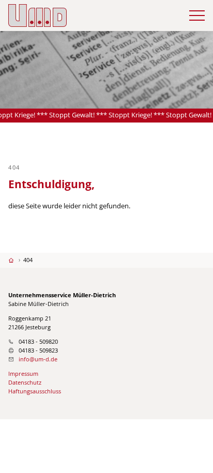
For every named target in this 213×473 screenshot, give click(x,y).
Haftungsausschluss (34, 391)
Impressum (23, 373)
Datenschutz (24, 382)
